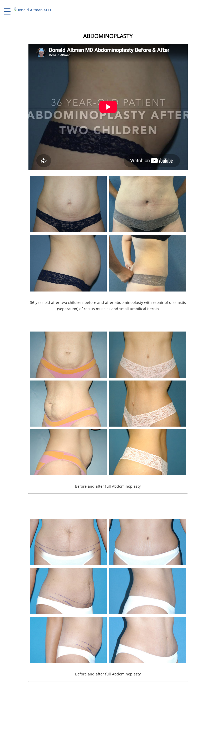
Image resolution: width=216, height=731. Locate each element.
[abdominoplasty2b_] (147, 640)
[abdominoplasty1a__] (147, 355)
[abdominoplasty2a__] (68, 542)
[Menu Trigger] (7, 11)
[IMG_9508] (147, 204)
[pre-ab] (68, 204)
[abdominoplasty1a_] (68, 355)
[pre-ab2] (68, 263)
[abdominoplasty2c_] (147, 591)
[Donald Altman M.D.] (32, 9)
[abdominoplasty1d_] (147, 452)
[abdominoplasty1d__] (68, 452)
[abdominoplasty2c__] (68, 640)
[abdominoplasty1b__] (147, 404)
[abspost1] (147, 263)
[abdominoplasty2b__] (68, 591)
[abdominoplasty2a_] (147, 542)
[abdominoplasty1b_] (68, 404)
